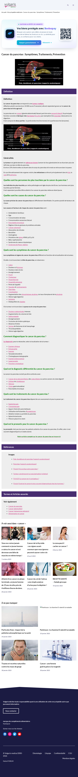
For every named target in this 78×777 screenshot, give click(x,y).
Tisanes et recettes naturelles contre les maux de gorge (13, 665)
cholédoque (20, 381)
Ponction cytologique (15, 363)
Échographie (12, 349)
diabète (22, 302)
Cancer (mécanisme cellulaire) (18, 511)
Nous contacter (11, 711)
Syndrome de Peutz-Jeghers (18, 245)
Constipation (13, 292)
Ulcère (10, 386)
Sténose (11, 384)
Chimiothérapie (13, 406)
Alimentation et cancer (16, 514)
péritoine (13, 175)
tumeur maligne (38, 103)
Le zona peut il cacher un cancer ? (60, 544)
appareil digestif (56, 113)
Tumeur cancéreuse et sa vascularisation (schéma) (30, 474)
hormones (30, 116)
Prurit (10, 275)
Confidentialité (59, 753)
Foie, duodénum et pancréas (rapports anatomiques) (31, 459)
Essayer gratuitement (27, 43)
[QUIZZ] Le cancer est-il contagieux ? (26, 479)
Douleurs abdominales (16, 311)
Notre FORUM (8, 761)
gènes (21, 237)
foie (69, 172)
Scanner (11, 351)
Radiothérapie (13, 404)
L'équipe (48, 753)
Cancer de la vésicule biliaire (18, 379)
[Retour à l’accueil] (10, 5)
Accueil (4, 12)
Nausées (11, 287)
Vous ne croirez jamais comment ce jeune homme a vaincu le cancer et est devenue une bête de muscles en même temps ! (12, 549)
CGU (70, 753)
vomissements (21, 287)
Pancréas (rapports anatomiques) (25, 464)
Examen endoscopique (16, 359)
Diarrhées (11, 289)
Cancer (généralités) (15, 509)
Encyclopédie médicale (15, 12)
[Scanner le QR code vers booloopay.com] (65, 34)
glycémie (59, 294)
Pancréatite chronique (16, 223)
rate (5, 175)
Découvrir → (47, 42)
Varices (11, 326)
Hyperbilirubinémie (15, 282)
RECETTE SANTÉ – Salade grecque (60, 580)
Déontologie (37, 753)
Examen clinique (14, 346)
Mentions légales (68, 758)
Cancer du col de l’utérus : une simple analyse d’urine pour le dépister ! (37, 582)
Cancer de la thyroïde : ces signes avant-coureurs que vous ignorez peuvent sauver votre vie (37, 548)
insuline (38, 116)
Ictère (10, 265)
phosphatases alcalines (30, 294)
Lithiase (11, 381)
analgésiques (31, 411)
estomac (20, 267)
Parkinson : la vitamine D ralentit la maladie (57, 630)
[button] (68, 5)
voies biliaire (35, 379)
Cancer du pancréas (15, 506)
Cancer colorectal (14, 227)
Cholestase (12, 277)
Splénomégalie (13, 316)
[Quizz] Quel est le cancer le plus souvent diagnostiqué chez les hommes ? (38, 484)
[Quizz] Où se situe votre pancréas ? (25, 469)
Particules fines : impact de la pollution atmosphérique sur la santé (16, 631)
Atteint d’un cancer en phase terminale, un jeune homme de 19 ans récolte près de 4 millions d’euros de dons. (13, 583)
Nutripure (6, 724)
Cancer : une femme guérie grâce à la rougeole (50, 665)
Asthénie (11, 299)
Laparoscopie (13, 361)
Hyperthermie (13, 280)
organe (19, 113)
